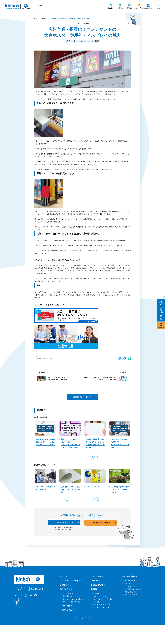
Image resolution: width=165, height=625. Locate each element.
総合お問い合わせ (37, 589)
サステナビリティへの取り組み (103, 599)
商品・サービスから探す (69, 581)
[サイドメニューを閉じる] (163, 297)
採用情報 (96, 602)
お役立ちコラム (45, 18)
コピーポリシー (129, 583)
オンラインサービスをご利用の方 (73, 599)
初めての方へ (138, 8)
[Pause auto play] (98, 457)
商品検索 (110, 8)
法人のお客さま (148, 8)
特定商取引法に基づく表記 (133, 589)
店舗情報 (129, 8)
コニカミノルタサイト (100, 607)
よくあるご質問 (97, 585)
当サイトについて (130, 595)
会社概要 (96, 593)
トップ (62, 576)
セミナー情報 (96, 576)
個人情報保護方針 (130, 580)
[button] (67, 457)
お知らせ (94, 581)
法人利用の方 (67, 596)
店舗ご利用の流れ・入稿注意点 (72, 602)
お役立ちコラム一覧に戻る (82, 397)
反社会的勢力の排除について (133, 592)
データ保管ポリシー (131, 586)
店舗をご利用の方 (68, 593)
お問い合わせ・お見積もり (101, 522)
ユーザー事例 (65, 606)
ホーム (36, 18)
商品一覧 (120, 8)
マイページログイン (39, 6)
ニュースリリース (99, 596)
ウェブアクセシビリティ (101, 604)
